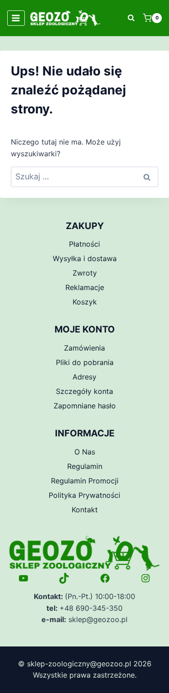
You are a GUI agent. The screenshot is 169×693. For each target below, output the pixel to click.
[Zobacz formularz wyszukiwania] (131, 18)
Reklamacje (84, 287)
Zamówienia (84, 347)
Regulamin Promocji (85, 480)
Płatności (84, 243)
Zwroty (85, 272)
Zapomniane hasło (85, 405)
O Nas (84, 451)
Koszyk (85, 301)
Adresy (84, 376)
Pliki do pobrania (85, 362)
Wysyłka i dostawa (85, 258)
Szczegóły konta (84, 391)
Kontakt (85, 509)
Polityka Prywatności (84, 495)
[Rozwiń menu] (16, 17)
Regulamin (84, 466)
